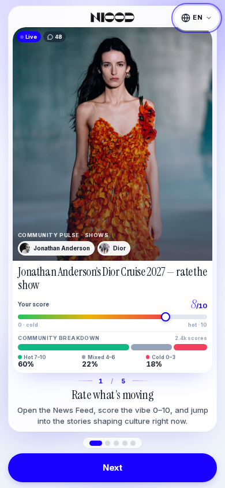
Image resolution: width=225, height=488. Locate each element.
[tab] (95, 443)
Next (112, 467)
